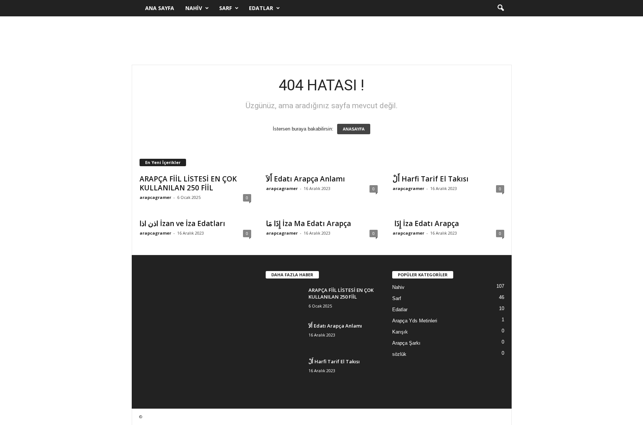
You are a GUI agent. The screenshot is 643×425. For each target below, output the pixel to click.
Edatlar (261, 8)
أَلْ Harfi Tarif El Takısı (430, 179)
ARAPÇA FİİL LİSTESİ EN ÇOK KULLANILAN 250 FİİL (188, 183)
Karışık (400, 332)
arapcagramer (155, 197)
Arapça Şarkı (406, 343)
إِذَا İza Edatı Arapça (426, 223)
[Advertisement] (321, 40)
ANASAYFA (354, 129)
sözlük (399, 354)
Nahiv (193, 8)
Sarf (225, 8)
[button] (500, 8)
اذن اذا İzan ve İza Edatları (182, 223)
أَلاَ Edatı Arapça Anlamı (305, 179)
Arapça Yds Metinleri (414, 320)
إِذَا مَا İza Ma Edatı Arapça (308, 223)
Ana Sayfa (159, 8)
